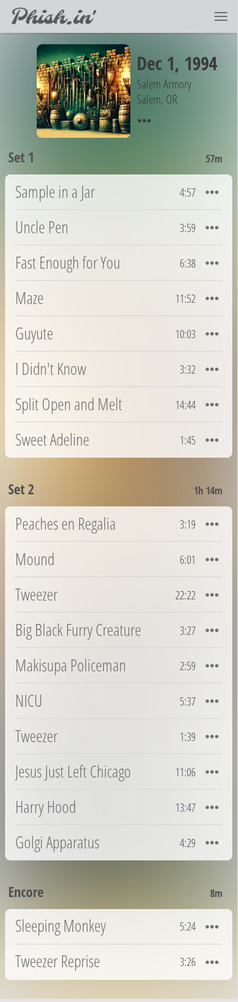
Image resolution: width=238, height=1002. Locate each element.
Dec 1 (156, 63)
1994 (200, 63)
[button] (221, 16)
